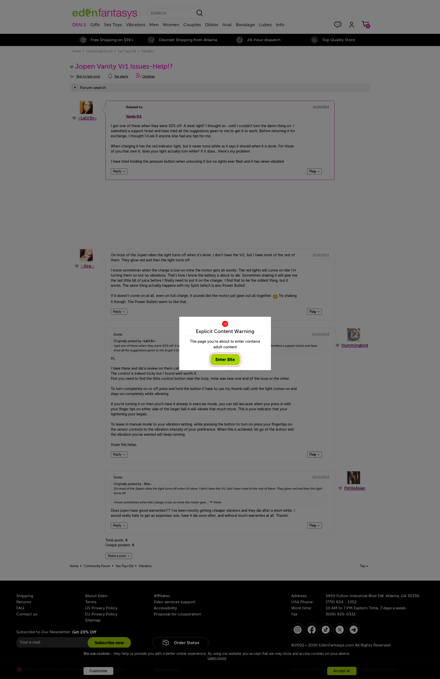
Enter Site (225, 359)
